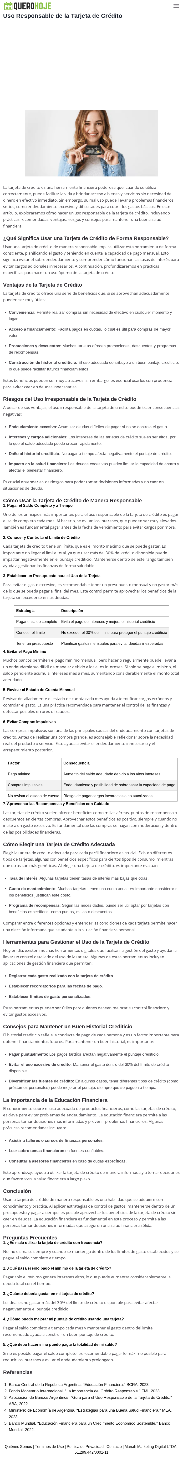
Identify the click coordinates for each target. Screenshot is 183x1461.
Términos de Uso (49, 1447)
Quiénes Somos (18, 1447)
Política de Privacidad (85, 1447)
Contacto (114, 1447)
